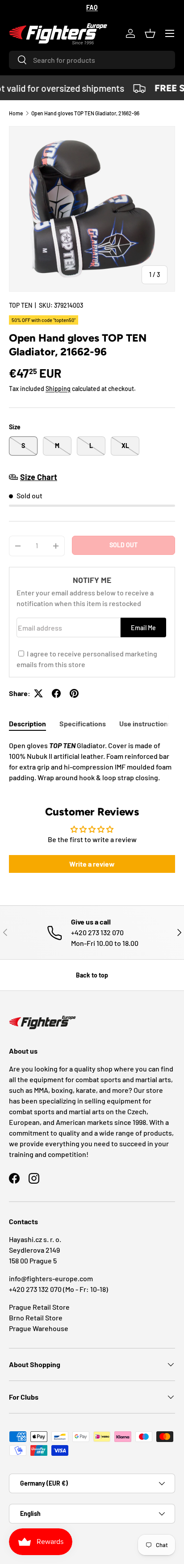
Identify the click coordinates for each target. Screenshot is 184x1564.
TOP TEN (20, 305)
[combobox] (92, 60)
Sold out (123, 545)
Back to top (92, 975)
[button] (150, 33)
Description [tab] (27, 723)
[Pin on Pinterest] (74, 693)
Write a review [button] (92, 863)
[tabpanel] (92, 761)
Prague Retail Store (39, 1307)
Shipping (58, 388)
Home (16, 113)
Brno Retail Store (36, 1317)
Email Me (143, 627)
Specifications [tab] (82, 723)
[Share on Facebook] (56, 693)
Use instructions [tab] (145, 723)
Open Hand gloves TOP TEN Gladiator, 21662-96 (85, 113)
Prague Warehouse (38, 1328)
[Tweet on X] (38, 693)
